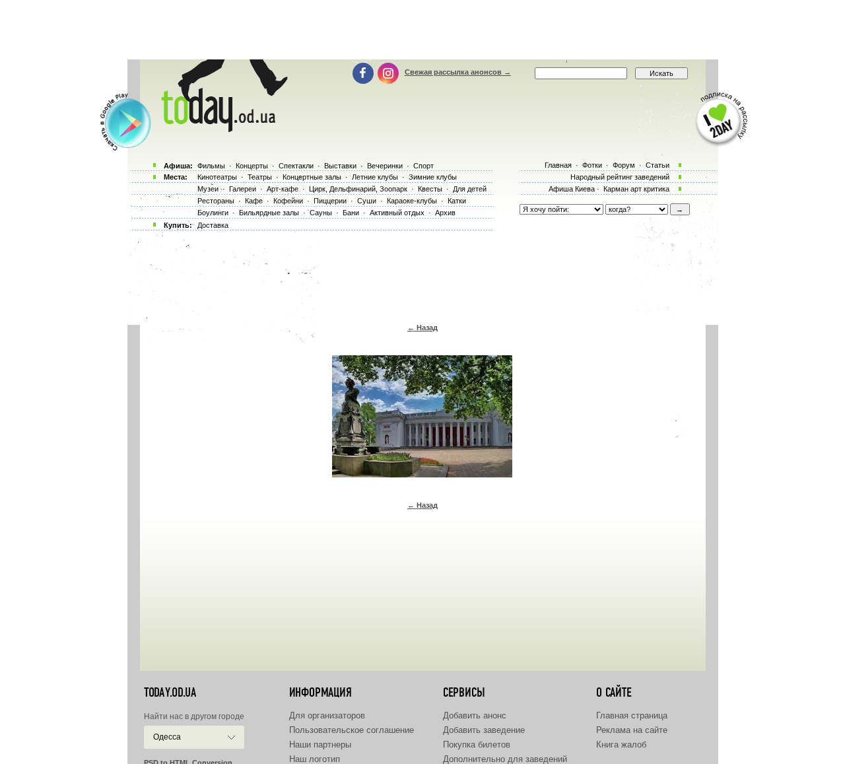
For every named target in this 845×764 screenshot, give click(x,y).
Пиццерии (330, 201)
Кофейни (288, 201)
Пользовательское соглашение (351, 730)
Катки (457, 201)
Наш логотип (314, 759)
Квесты (430, 189)
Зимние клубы (433, 177)
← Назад (422, 327)
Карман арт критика (636, 189)
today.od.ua (170, 692)
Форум (624, 165)
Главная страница (631, 715)
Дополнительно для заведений (505, 759)
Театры (260, 177)
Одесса (167, 737)
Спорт (423, 166)
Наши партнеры (320, 744)
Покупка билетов (476, 744)
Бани (351, 213)
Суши (366, 201)
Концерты (252, 166)
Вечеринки (385, 166)
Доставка (212, 225)
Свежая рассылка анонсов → (458, 72)
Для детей (470, 189)
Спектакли (296, 166)
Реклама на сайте (631, 730)
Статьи (657, 165)
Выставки (340, 166)
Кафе (254, 201)
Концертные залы (312, 177)
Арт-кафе (282, 189)
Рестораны (215, 201)
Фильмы (211, 166)
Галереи (242, 189)
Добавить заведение (484, 730)
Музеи (208, 189)
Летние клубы (375, 177)
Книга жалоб (621, 744)
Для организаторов (327, 715)
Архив (445, 213)
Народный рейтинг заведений (619, 177)
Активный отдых (397, 213)
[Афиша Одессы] (221, 129)
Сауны (321, 213)
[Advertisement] (422, 29)
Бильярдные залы (269, 213)
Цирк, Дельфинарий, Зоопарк (358, 189)
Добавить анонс (474, 715)
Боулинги (212, 213)
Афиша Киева (572, 189)
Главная (558, 165)
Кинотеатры (217, 177)
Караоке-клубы (412, 201)
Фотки (592, 165)
